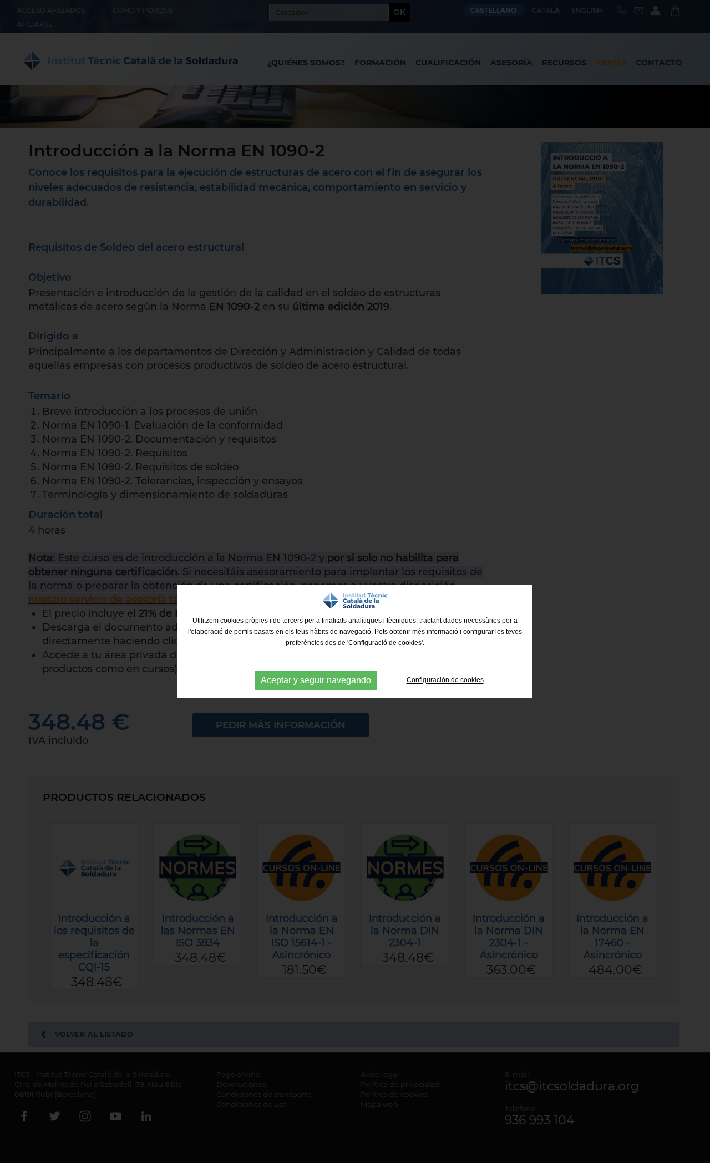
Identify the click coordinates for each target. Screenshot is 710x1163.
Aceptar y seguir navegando (316, 680)
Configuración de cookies (445, 680)
